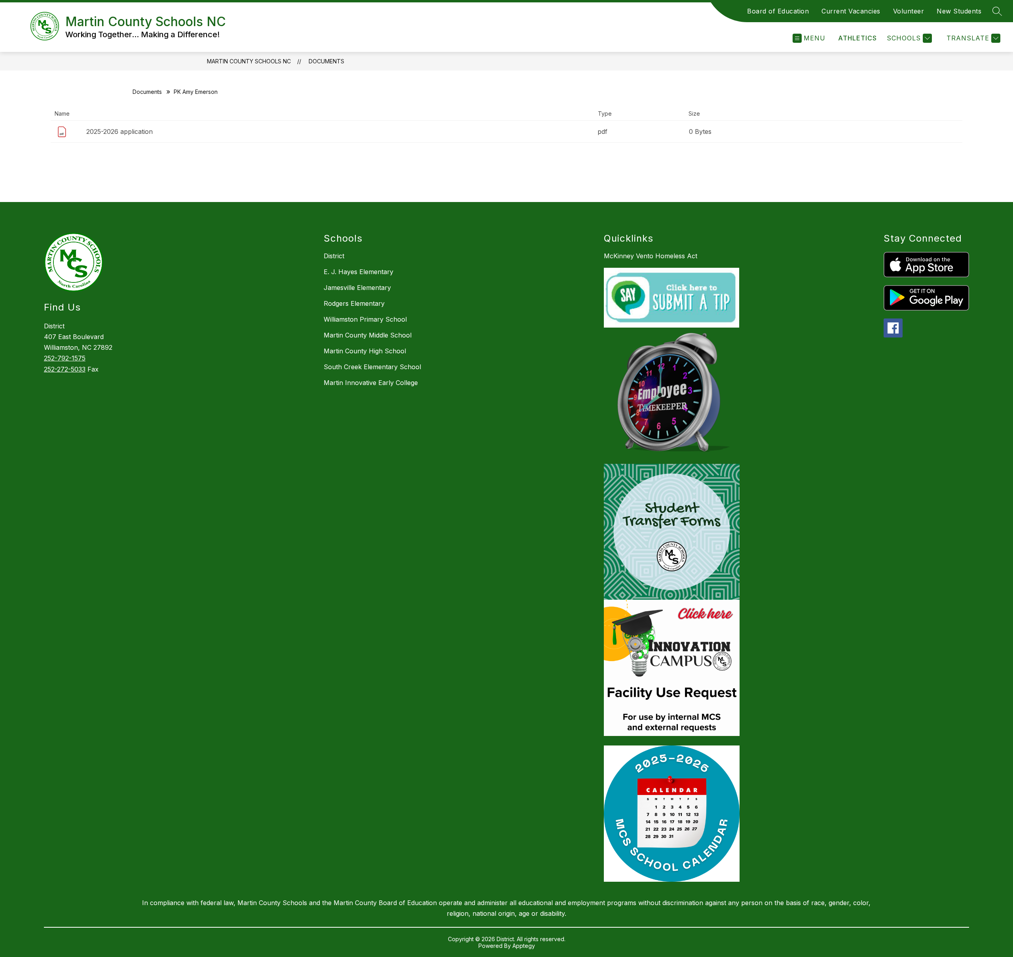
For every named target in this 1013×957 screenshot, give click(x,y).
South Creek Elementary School (372, 367)
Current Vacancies (850, 11)
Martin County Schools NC (249, 61)
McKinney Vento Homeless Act (650, 256)
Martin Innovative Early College (371, 383)
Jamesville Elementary (357, 288)
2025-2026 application (119, 131)
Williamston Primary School (365, 319)
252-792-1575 (64, 358)
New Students (959, 11)
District (334, 256)
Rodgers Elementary (354, 303)
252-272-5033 (64, 369)
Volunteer (908, 11)
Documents (326, 61)
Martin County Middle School (368, 335)
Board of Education (778, 11)
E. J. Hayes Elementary (358, 272)
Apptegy (523, 945)
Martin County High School (365, 351)
